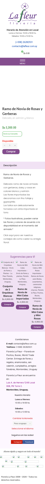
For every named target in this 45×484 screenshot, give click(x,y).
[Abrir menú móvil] (22, 60)
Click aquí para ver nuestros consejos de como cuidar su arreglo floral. (22, 239)
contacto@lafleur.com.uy (24, 46)
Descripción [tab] (10, 165)
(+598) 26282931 (24, 42)
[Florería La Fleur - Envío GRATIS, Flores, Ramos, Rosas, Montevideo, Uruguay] (22, 14)
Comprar (7, 304)
